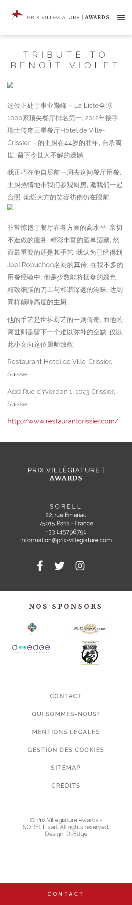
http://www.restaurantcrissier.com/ (62, 421)
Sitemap (66, 767)
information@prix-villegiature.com (66, 540)
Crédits (66, 785)
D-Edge (76, 833)
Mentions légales (66, 732)
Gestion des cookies (65, 749)
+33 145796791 (66, 531)
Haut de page (115, 867)
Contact (66, 696)
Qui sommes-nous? (66, 714)
